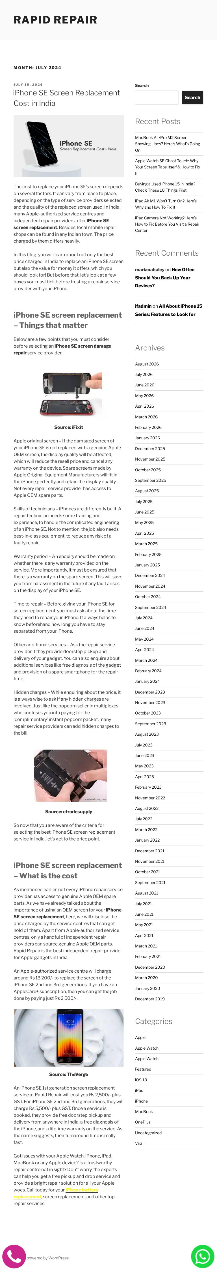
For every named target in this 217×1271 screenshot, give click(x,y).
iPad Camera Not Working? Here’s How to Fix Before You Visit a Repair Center (167, 224)
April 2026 (144, 406)
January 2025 (147, 564)
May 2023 (144, 765)
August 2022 (147, 808)
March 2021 (146, 945)
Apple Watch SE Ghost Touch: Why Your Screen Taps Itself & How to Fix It (167, 167)
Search (142, 85)
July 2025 (144, 501)
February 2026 (148, 427)
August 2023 (147, 734)
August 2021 (146, 893)
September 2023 (150, 723)
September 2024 (150, 607)
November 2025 (150, 459)
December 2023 (150, 692)
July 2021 (143, 903)
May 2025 (144, 522)
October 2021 (147, 871)
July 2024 (144, 617)
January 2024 (147, 681)
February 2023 (148, 787)
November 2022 (150, 797)
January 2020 (147, 988)
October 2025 (148, 469)
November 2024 (150, 586)
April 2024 (144, 649)
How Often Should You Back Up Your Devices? (165, 278)
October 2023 (148, 713)
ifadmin (143, 306)
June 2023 (144, 755)
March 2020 (146, 977)
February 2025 (148, 554)
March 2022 (146, 829)
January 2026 (147, 437)
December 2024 (150, 575)
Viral (139, 1143)
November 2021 (150, 861)
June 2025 (144, 512)
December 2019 (150, 998)
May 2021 (144, 924)
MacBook (144, 1111)
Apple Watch (147, 1048)
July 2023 (144, 745)
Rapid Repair (56, 20)
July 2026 (144, 374)
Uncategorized (148, 1132)
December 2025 (150, 448)
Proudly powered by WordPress (40, 1257)
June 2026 (144, 384)
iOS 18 (141, 1079)
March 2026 (146, 416)
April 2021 (144, 935)
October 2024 (148, 596)
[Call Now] (14, 1263)
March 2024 (146, 660)
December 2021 (149, 850)
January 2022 (147, 840)
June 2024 (144, 628)
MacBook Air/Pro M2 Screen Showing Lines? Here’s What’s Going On (167, 144)
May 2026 (144, 395)
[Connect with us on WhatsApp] (202, 1263)
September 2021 (150, 882)
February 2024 (148, 670)
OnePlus (143, 1122)
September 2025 (150, 480)
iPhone (141, 1101)
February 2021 (148, 956)
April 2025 (144, 533)
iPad (139, 1090)
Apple (140, 1037)
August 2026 (147, 363)
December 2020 (150, 967)
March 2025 (146, 543)
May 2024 (144, 639)
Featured (143, 1069)
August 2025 (147, 490)
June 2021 (144, 914)
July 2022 (143, 818)
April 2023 (144, 776)
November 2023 (150, 702)
